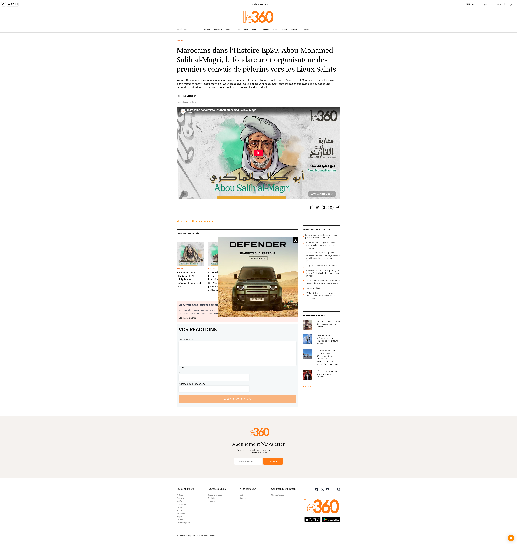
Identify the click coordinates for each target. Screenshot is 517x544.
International (242, 29)
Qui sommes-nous (215, 495)
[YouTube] (327, 489)
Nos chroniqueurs (183, 523)
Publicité (211, 498)
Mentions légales (277, 495)
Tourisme (306, 29)
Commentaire (186, 339)
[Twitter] (322, 489)
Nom (181, 372)
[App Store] (312, 519)
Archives (211, 501)
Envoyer (273, 461)
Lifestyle (295, 29)
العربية (510, 4)
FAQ (241, 495)
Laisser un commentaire (237, 398)
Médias (266, 29)
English (484, 4)
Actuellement (182, 29)
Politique (206, 29)
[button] (511, 538)
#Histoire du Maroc (203, 221)
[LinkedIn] (333, 489)
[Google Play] (331, 519)
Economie (218, 29)
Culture (255, 29)
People (284, 29)
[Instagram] (338, 489)
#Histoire (182, 221)
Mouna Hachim (188, 96)
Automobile (181, 514)
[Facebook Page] (316, 489)
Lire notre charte (187, 318)
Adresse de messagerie (192, 383)
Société (229, 29)
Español (498, 4)
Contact (243, 498)
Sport (275, 29)
